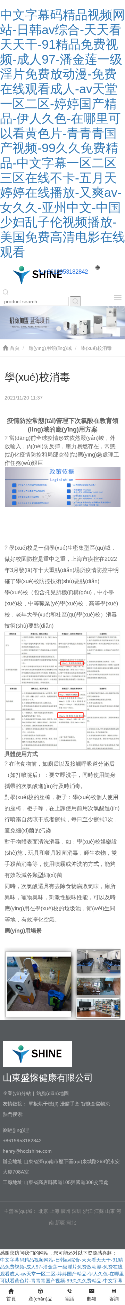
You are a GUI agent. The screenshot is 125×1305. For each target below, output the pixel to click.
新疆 (60, 1222)
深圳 (77, 1211)
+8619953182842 (66, 271)
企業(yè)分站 (17, 1093)
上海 (54, 1211)
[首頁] (37, 274)
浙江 (88, 1211)
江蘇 (99, 1211)
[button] (58, 328)
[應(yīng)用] (75, 301)
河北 (71, 1222)
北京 (43, 1211)
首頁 (13, 348)
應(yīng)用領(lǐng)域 (50, 348)
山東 (110, 1211)
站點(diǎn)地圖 (52, 1093)
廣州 (65, 1211)
